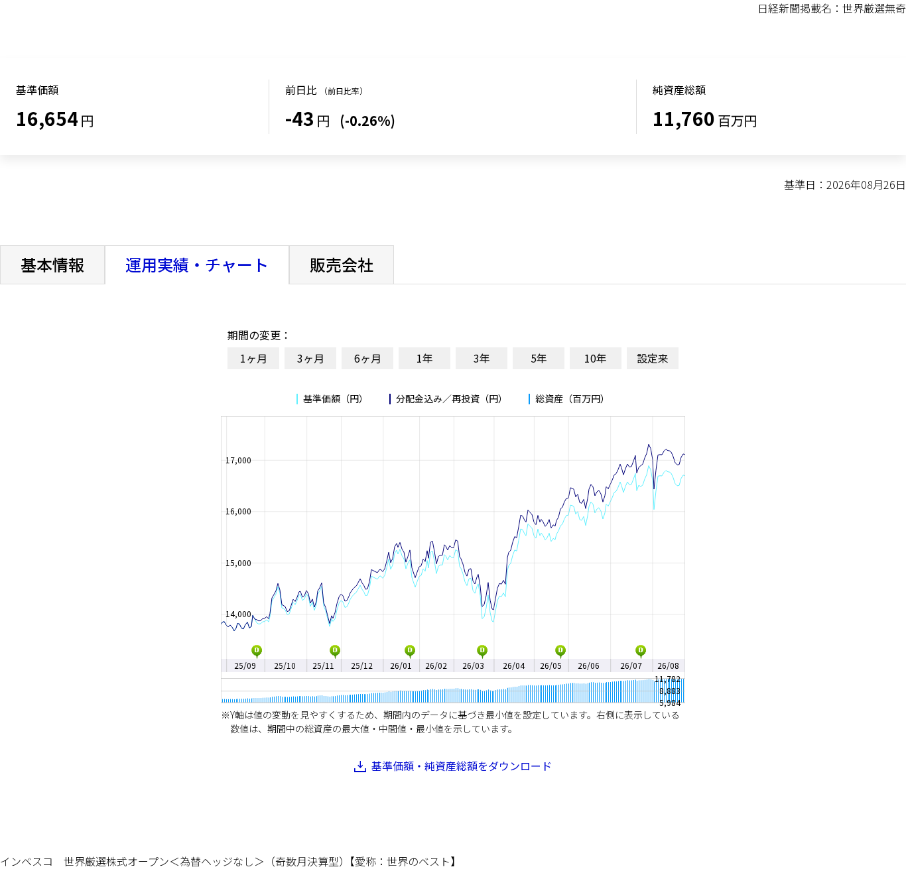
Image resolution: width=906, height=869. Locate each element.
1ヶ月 (253, 358)
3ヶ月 (310, 358)
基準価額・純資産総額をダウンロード (461, 766)
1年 (425, 358)
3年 (482, 358)
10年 (595, 358)
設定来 (653, 358)
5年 (539, 358)
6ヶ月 (367, 358)
